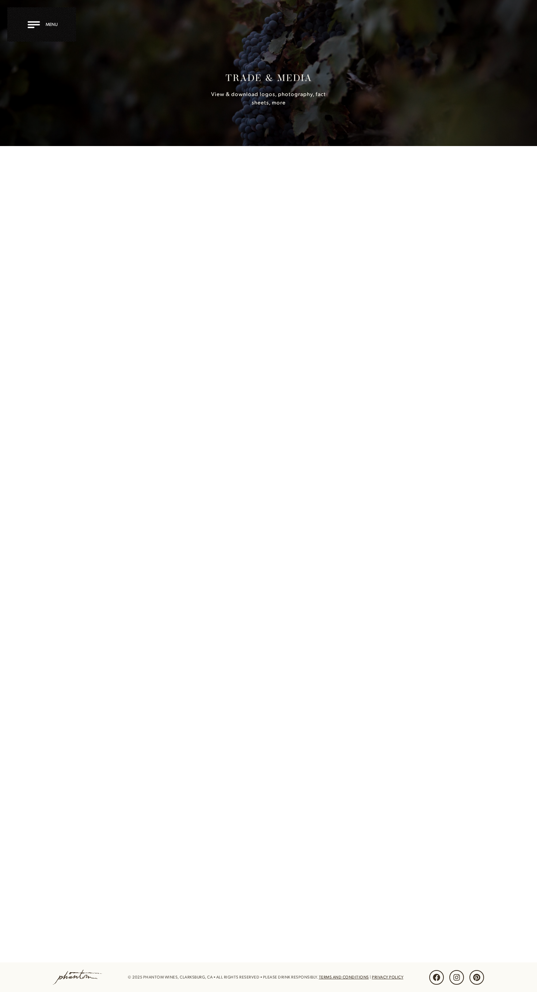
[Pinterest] (476, 977)
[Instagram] (456, 977)
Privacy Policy (387, 977)
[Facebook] (436, 977)
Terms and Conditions (344, 977)
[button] (43, 24)
